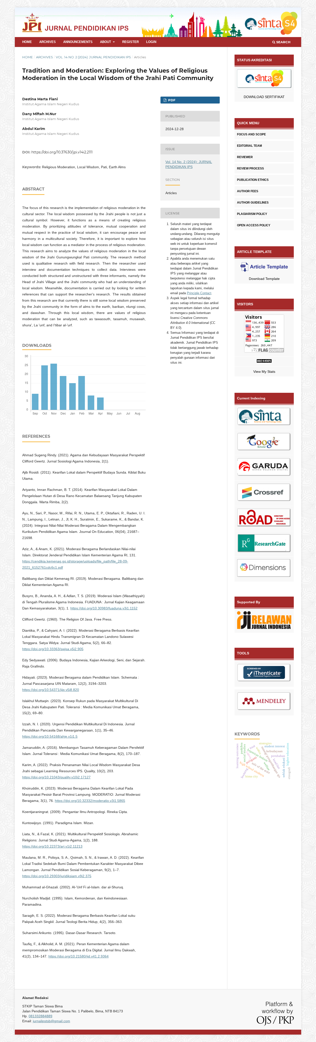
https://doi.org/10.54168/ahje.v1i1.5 (50, 736)
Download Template (264, 279)
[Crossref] (264, 493)
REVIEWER (245, 157)
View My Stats (264, 372)
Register (130, 42)
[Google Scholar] (264, 442)
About (106, 42)
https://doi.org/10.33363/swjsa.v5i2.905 (52, 649)
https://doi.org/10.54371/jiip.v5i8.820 (50, 690)
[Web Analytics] (264, 361)
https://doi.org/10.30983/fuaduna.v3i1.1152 (104, 608)
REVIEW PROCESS (250, 168)
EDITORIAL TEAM (249, 145)
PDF (171, 100)
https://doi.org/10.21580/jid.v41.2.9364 (78, 956)
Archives (47, 42)
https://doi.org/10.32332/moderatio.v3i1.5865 (90, 801)
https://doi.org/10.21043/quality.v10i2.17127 (56, 777)
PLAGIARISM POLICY (252, 214)
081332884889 (40, 1016)
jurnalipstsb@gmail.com (51, 1021)
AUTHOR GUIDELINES (253, 202)
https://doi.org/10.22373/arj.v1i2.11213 (52, 846)
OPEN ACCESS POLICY (253, 225)
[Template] (264, 267)
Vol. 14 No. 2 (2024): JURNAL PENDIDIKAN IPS (93, 57)
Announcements (78, 42)
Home (27, 42)
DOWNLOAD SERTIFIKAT (264, 97)
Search (283, 42)
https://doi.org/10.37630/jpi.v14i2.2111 (62, 152)
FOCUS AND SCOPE (251, 134)
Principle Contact (199, 293)
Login (151, 42)
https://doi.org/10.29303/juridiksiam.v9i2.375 (56, 876)
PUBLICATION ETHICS (253, 180)
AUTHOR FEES (247, 191)
